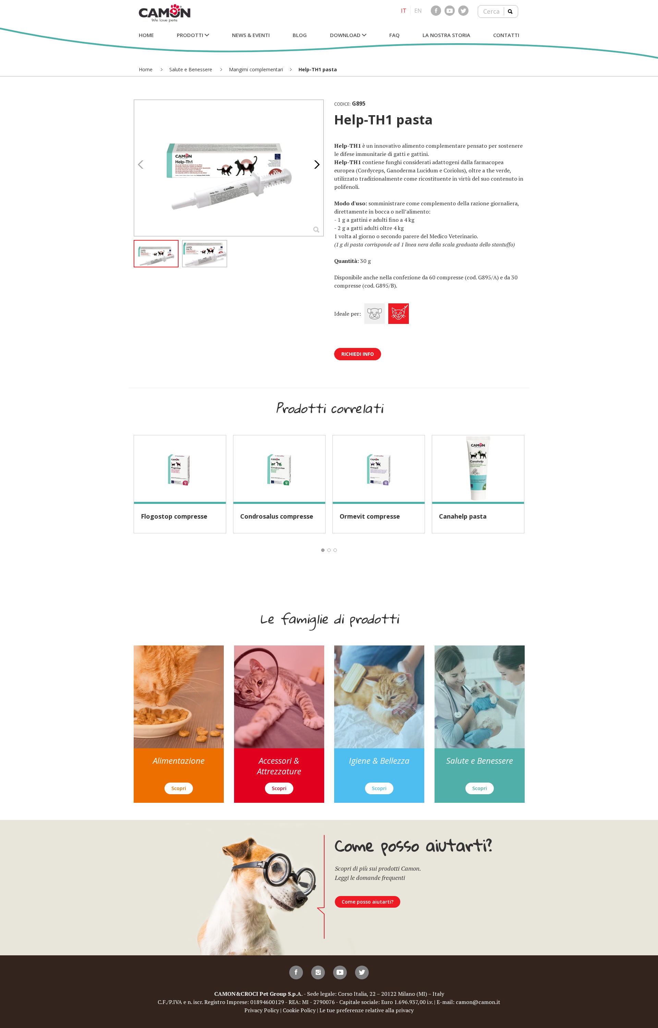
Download (346, 35)
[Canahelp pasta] (478, 468)
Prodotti (191, 35)
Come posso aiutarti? (367, 901)
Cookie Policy (299, 1010)
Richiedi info (357, 354)
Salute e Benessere (191, 69)
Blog (300, 35)
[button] (315, 164)
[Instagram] (318, 972)
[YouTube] (449, 10)
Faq (394, 35)
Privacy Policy (261, 1010)
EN (418, 10)
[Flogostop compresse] (180, 468)
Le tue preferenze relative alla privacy (366, 1010)
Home (146, 35)
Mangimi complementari (256, 69)
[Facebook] (436, 10)
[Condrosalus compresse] (279, 468)
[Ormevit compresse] (379, 468)
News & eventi (251, 35)
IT (403, 10)
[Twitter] (463, 10)
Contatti (506, 35)
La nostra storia (446, 35)
